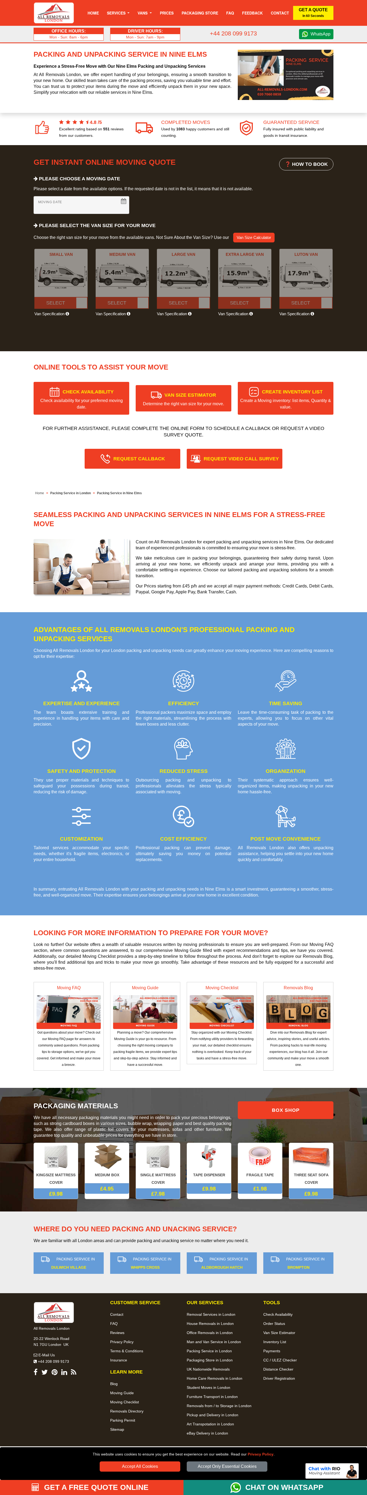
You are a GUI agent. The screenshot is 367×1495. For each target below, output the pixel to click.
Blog (114, 1384)
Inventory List (274, 1342)
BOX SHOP (286, 1110)
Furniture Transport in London (212, 1396)
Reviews (117, 1333)
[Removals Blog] (298, 1011)
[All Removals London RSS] (73, 1373)
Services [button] (117, 13)
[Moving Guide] (145, 1011)
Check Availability (278, 1314)
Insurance (118, 1360)
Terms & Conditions (126, 1351)
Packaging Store (200, 13)
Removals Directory (126, 1411)
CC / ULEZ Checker (280, 1360)
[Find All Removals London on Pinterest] (54, 1373)
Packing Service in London (70, 493)
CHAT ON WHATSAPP (284, 1487)
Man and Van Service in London (214, 1342)
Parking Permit (122, 1420)
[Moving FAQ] (69, 1011)
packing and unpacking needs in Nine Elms (183, 889)
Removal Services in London (211, 1314)
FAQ (114, 1323)
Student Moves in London (208, 1387)
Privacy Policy (261, 1454)
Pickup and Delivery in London (212, 1415)
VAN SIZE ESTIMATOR (183, 399)
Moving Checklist (222, 987)
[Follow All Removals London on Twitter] (44, 1373)
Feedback (252, 13)
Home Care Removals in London (214, 1378)
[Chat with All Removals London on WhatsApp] (237, 1487)
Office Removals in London (210, 1333)
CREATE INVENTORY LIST (285, 399)
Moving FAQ (69, 987)
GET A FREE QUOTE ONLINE (95, 1487)
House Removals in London (210, 1323)
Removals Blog (298, 987)
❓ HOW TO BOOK (306, 164)
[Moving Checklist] (222, 1011)
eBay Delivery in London (207, 1433)
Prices (167, 13)
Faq (230, 13)
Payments (271, 1351)
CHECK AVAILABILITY (81, 399)
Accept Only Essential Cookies (227, 1466)
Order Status (274, 1323)
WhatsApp (320, 34)
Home (93, 13)
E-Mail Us (46, 1355)
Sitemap (117, 1429)
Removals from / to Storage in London (219, 1406)
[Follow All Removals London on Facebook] (36, 1373)
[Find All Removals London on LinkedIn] (64, 1373)
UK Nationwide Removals (208, 1369)
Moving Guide (145, 987)
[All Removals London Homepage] (54, 13)
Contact (280, 13)
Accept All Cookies (140, 1466)
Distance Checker (278, 1369)
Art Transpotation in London (210, 1424)
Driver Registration (279, 1378)
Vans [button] (143, 13)
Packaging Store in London (210, 1360)
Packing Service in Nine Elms (119, 493)
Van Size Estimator (279, 1333)
